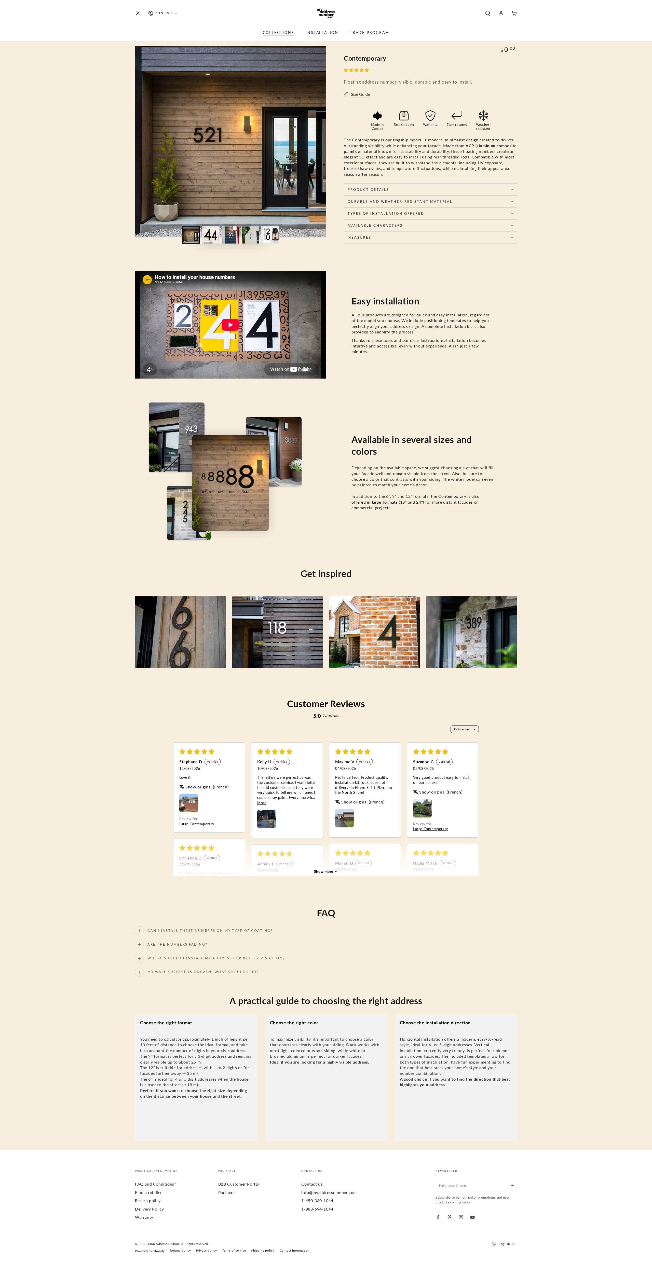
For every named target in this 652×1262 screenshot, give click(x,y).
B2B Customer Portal (238, 1184)
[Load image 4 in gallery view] (250, 235)
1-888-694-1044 (317, 1208)
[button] (487, 13)
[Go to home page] (326, 13)
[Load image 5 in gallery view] (270, 235)
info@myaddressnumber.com (329, 1192)
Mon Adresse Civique (164, 1244)
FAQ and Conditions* (155, 1184)
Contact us (311, 1184)
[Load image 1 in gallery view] (190, 235)
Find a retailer (148, 1192)
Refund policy (180, 1250)
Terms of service (234, 1250)
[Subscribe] (514, 1185)
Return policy (148, 1200)
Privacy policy (206, 1250)
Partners (226, 1192)
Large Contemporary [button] (196, 824)
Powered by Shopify (150, 1251)
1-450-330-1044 (317, 1200)
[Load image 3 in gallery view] (230, 235)
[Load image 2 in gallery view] (210, 235)
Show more (323, 872)
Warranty (144, 1217)
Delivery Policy (149, 1208)
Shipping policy (262, 1250)
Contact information (295, 1250)
